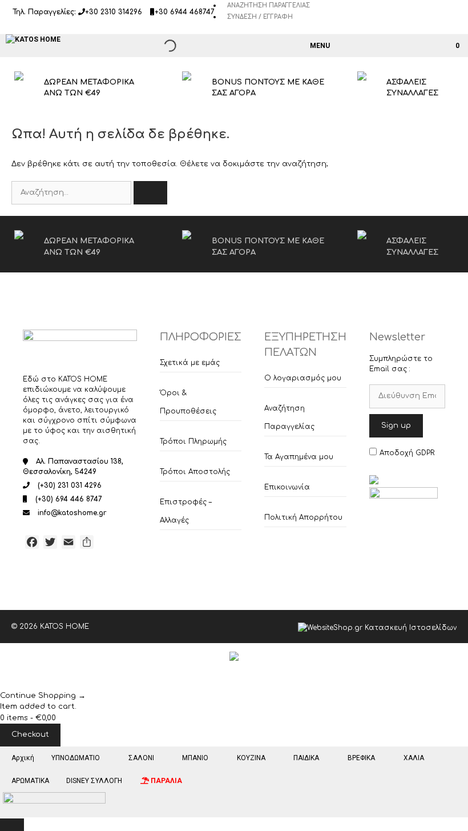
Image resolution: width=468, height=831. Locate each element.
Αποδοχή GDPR (407, 453)
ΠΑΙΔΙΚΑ (306, 758)
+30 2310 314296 (113, 12)
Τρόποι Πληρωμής (193, 441)
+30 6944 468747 (185, 12)
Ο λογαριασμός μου (302, 378)
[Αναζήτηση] (150, 193)
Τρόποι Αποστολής (195, 472)
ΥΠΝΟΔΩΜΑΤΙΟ (75, 758)
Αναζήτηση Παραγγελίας (268, 5)
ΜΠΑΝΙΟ (195, 758)
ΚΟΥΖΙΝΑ (251, 758)
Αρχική (22, 758)
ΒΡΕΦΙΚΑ (361, 758)
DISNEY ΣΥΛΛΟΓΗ (94, 781)
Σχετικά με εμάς (190, 363)
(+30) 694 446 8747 (68, 499)
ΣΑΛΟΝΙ (141, 758)
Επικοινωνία (287, 487)
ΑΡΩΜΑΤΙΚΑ (30, 781)
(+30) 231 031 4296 (70, 485)
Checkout (30, 734)
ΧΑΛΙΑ (414, 758)
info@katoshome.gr (72, 513)
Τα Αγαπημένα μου (298, 457)
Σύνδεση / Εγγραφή (260, 17)
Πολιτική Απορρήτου (303, 517)
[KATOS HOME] (33, 39)
